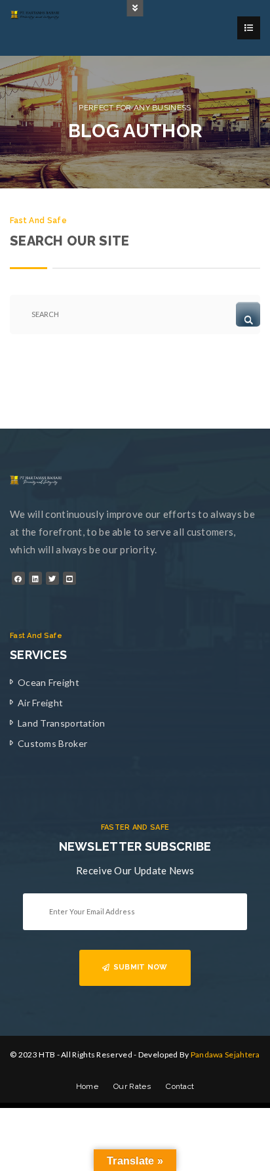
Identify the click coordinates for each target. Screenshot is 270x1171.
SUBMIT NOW (140, 967)
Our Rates (132, 1086)
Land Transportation (62, 723)
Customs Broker (52, 743)
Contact (180, 1086)
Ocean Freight (48, 682)
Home (87, 1086)
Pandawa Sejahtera (225, 1054)
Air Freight (40, 702)
